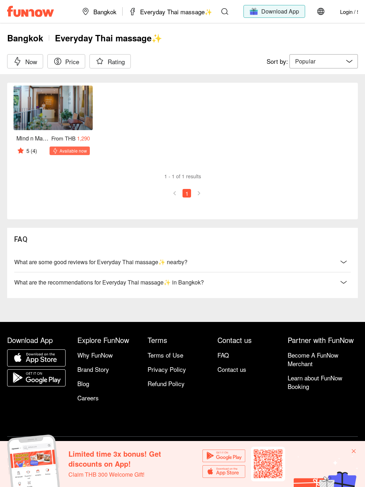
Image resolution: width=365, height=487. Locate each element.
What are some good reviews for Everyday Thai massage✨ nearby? (100, 262)
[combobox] (323, 61)
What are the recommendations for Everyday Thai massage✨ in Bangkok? (109, 282)
